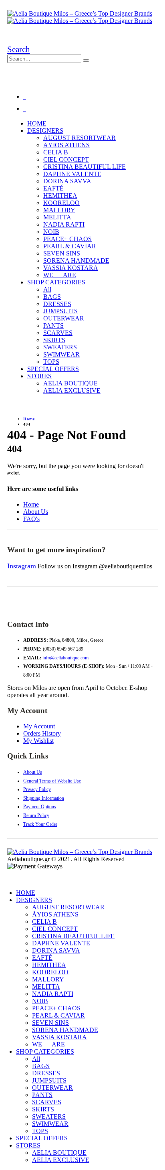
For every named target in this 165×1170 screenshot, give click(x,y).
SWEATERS (60, 347)
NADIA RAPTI (64, 224)
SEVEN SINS (61, 253)
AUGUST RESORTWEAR (79, 137)
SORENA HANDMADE (76, 260)
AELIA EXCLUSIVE (72, 390)
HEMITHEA (60, 195)
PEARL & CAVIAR (69, 246)
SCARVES (57, 332)
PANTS (53, 325)
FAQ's (31, 518)
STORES (39, 376)
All (47, 289)
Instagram (21, 566)
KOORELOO (61, 202)
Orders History (42, 733)
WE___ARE (59, 275)
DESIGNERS (45, 130)
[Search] (86, 60)
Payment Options (39, 806)
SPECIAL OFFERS (53, 368)
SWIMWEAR (61, 354)
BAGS (52, 296)
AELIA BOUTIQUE (70, 383)
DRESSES (57, 303)
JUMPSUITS (60, 311)
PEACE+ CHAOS (67, 238)
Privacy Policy (37, 789)
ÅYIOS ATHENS (66, 145)
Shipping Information (43, 798)
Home (31, 504)
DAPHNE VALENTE (72, 173)
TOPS (51, 361)
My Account (39, 726)
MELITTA (57, 217)
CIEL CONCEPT (66, 159)
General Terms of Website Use (52, 781)
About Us (35, 511)
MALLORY (59, 210)
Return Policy (36, 815)
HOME (36, 123)
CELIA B (55, 152)
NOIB (51, 231)
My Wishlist (38, 740)
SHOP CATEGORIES (56, 282)
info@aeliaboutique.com (65, 658)
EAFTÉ (53, 188)
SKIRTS (54, 340)
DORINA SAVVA (67, 181)
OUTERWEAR (63, 318)
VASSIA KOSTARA (70, 267)
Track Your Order (40, 824)
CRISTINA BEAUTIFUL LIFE (84, 166)
